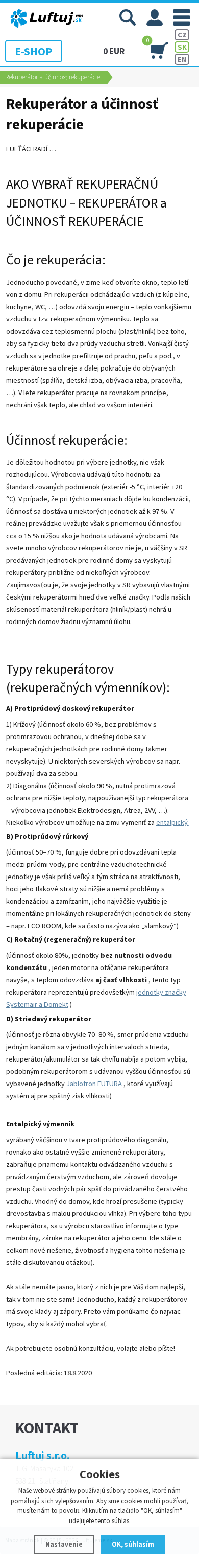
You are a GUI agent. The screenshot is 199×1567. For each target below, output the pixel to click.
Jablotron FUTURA (94, 1083)
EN (182, 59)
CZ (182, 34)
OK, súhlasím (133, 1544)
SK (182, 47)
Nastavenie (64, 1544)
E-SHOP (34, 51)
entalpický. (172, 822)
